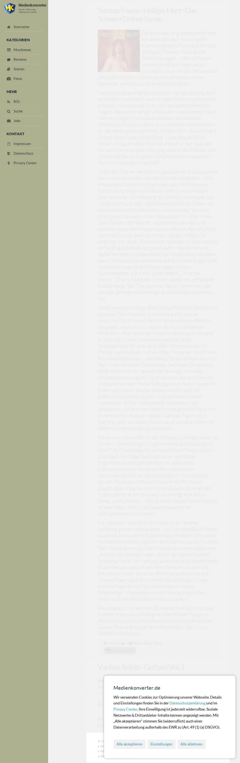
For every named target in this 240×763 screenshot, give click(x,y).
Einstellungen (161, 744)
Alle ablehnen (191, 744)
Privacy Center (125, 709)
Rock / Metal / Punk (148, 643)
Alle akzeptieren (129, 744)
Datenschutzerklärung (187, 703)
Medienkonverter (32, 5)
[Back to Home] (10, 8)
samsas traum (121, 650)
